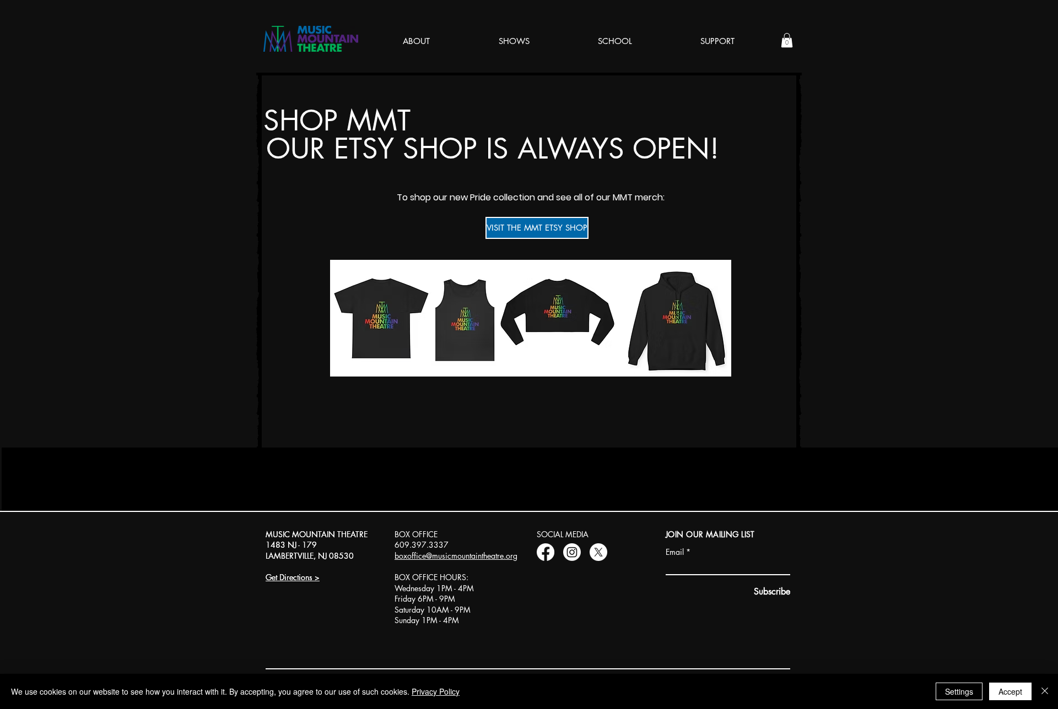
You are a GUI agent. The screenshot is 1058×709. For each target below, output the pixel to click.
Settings (959, 691)
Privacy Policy (436, 691)
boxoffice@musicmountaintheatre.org (456, 555)
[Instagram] (572, 552)
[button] (787, 40)
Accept (1010, 691)
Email (675, 552)
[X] (598, 552)
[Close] (1044, 691)
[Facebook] (545, 552)
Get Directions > (293, 577)
